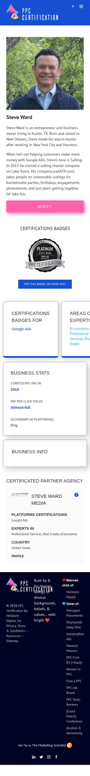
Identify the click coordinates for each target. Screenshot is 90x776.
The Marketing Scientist (49, 745)
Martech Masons (72, 648)
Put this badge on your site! (45, 284)
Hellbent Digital (72, 594)
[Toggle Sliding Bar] (73, 6)
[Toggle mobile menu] (81, 6)
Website (45, 206)
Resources (13, 636)
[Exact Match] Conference (74, 716)
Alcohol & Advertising (74, 730)
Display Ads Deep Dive (74, 624)
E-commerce (79, 328)
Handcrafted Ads (75, 636)
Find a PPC (74, 681)
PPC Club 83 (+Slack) (74, 660)
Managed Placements (74, 612)
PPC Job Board (71, 690)
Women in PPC (73, 671)
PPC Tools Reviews (73, 702)
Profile (18, 556)
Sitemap (12, 641)
